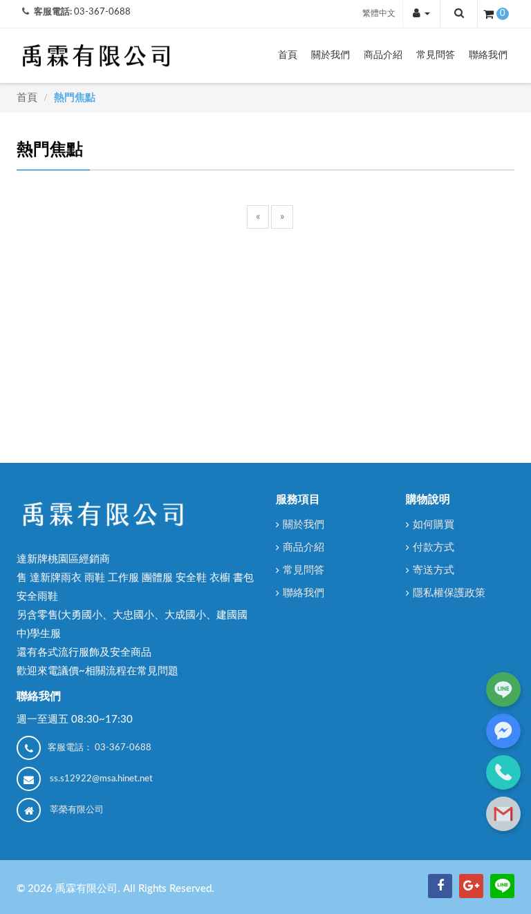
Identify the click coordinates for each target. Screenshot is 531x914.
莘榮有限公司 (77, 810)
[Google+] (471, 886)
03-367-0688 (102, 12)
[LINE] (502, 886)
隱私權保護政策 (449, 593)
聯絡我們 (488, 55)
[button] (421, 13)
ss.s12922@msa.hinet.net (101, 778)
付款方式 (433, 547)
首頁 (287, 55)
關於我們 (330, 55)
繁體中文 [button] (378, 13)
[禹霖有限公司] (96, 55)
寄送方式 (433, 570)
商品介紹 (383, 55)
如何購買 (433, 525)
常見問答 (435, 55)
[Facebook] (440, 886)
